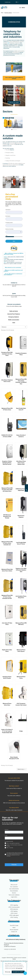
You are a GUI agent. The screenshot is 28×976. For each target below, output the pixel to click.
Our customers (14, 886)
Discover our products (14, 304)
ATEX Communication (14, 907)
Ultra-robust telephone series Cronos (7, 380)
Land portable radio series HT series (21, 543)
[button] (14, 102)
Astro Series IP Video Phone (7, 623)
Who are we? (14, 884)
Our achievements (14, 888)
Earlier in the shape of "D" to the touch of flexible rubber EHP (7, 731)
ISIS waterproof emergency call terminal (7, 516)
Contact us (14, 282)
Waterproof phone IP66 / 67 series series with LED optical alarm (7, 489)
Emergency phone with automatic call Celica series (7, 354)
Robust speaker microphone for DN (14, 758)
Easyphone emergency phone (21, 354)
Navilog (14, 959)
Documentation (14, 890)
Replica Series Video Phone (7, 650)
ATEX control (14, 913)
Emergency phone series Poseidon (7, 677)
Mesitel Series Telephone (21, 516)
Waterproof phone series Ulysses (21, 650)
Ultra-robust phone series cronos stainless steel (21, 463)
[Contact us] (14, 279)
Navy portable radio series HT (21, 409)
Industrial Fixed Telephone (13, 314)
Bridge (21, 731)
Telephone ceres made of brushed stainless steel (21, 570)
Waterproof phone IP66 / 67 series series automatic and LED (7, 597)
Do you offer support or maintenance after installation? (13, 274)
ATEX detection (14, 909)
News (14, 927)
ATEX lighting (14, 911)
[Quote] (14, 290)
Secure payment (14, 929)
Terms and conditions (14, 895)
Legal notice (14, 897)
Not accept (7, 971)
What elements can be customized (13, 267)
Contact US (14, 931)
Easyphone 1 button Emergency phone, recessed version (7, 463)
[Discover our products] (14, 300)
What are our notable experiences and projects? (13, 271)
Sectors (14, 893)
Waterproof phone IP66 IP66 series (21, 623)
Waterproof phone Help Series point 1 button (7, 570)
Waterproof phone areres (21, 677)
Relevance (14, 327)
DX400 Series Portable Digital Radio (21, 489)
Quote (14, 293)
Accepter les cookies (18, 971)
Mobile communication (13, 319)
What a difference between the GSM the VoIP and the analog (13, 254)
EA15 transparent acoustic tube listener (21, 704)
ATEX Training (14, 917)
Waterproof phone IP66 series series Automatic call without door (21, 381)
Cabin (13, 322)
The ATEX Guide (14, 925)
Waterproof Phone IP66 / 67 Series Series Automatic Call (7, 543)
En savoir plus (19, 968)
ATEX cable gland (14, 915)
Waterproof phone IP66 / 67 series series (7, 409)
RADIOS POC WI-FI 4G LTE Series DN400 (7, 436)
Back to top (22, 769)
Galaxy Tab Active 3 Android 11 (21, 436)
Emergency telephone (13, 316)
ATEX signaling (14, 905)
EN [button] (17, 2)
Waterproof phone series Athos (7, 704)
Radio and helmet (14, 311)
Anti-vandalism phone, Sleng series (21, 597)
